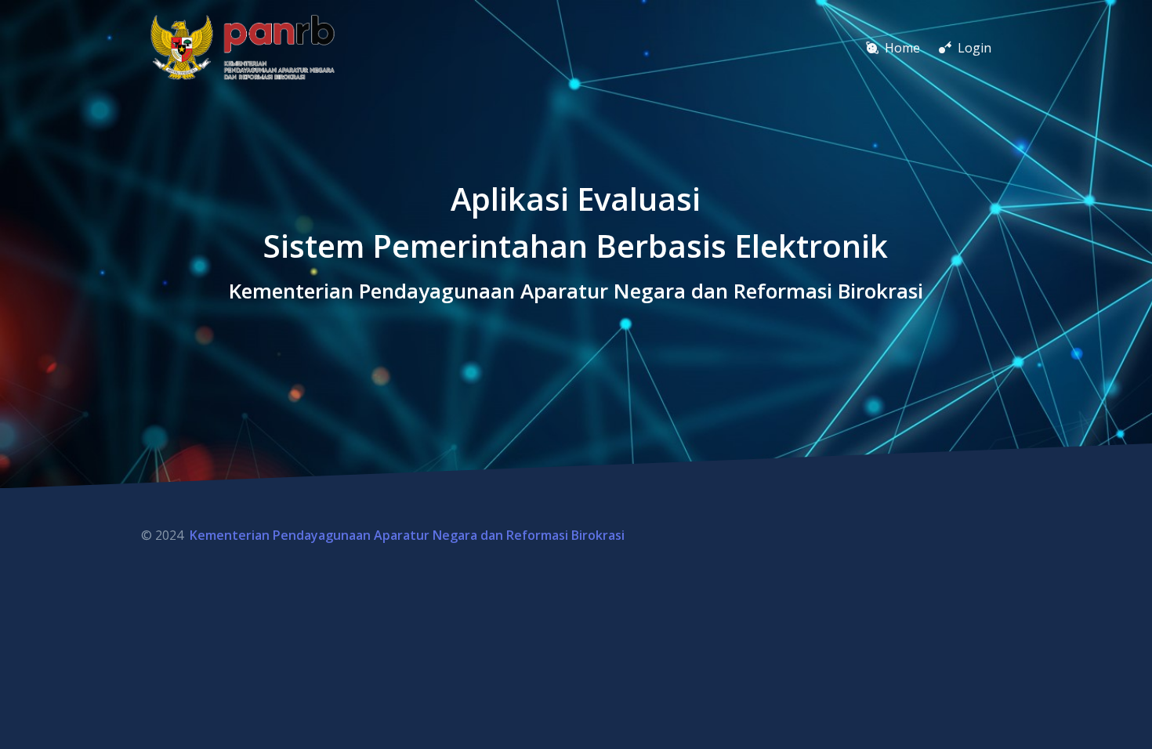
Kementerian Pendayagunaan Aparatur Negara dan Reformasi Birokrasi (407, 535)
